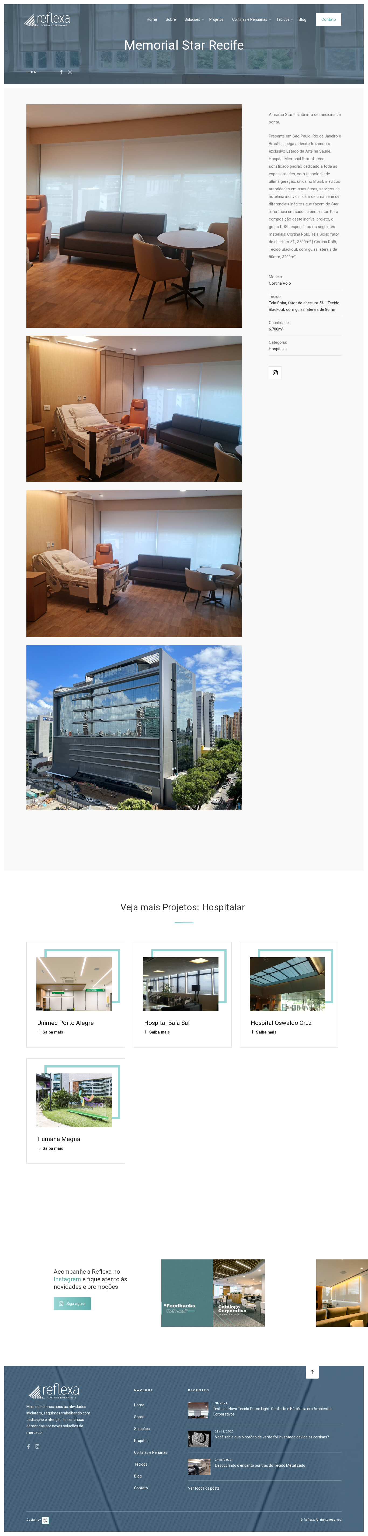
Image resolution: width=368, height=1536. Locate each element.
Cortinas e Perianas (150, 1452)
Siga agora (76, 1303)
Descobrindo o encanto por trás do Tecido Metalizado (260, 1465)
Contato (328, 19)
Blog (302, 19)
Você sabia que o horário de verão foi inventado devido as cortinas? (272, 1437)
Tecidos (283, 19)
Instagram (67, 1279)
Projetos (216, 19)
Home (152, 19)
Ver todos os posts (204, 1488)
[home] (46, 19)
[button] (194, 19)
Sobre (171, 19)
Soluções (192, 19)
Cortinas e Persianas (249, 19)
